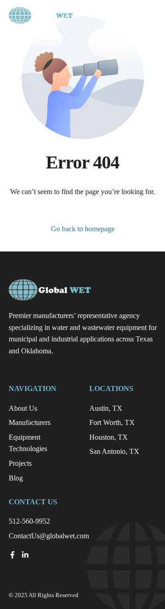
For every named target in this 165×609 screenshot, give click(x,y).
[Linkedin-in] (25, 555)
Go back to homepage (83, 229)
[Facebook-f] (12, 555)
